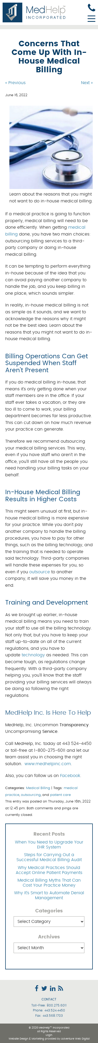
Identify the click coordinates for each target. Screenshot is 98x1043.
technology (33, 655)
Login (49, 1035)
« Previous (15, 83)
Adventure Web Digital (75, 1038)
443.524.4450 (54, 1010)
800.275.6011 (57, 1005)
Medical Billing (38, 788)
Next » (87, 83)
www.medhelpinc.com (48, 764)
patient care (60, 795)
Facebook (70, 776)
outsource (39, 572)
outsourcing (31, 795)
